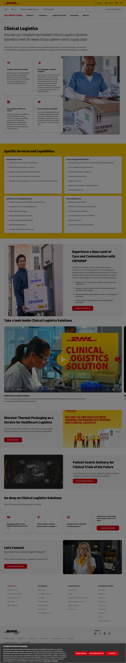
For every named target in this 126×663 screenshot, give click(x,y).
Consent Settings (81, 653)
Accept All (112, 653)
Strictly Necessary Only (96, 653)
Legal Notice (54, 661)
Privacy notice (47, 661)
